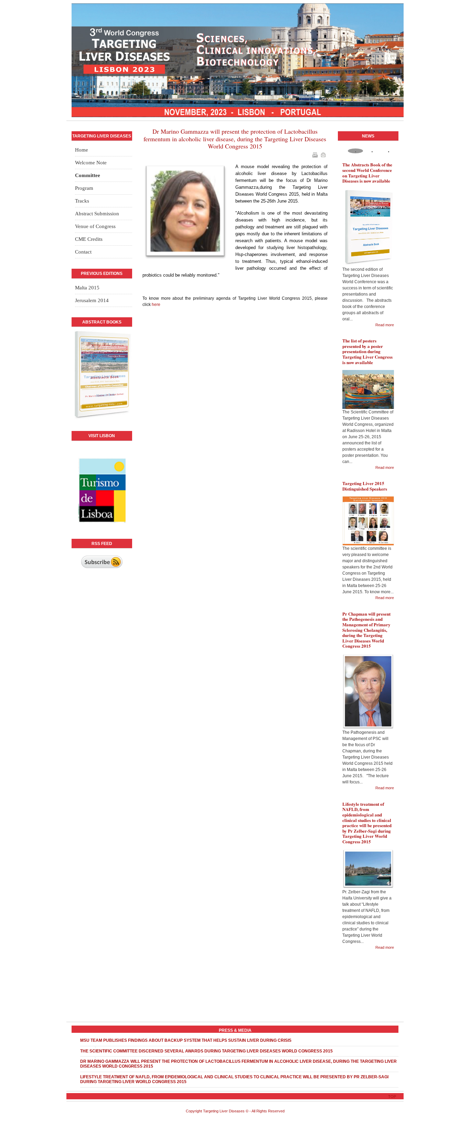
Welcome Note (91, 162)
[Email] (324, 156)
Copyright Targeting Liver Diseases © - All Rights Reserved (235, 1111)
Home (81, 150)
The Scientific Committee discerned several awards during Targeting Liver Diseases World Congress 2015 (206, 1051)
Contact (83, 252)
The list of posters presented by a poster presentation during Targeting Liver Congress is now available (367, 351)
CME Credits (89, 239)
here (156, 304)
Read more (384, 325)
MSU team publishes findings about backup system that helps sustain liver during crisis (185, 1040)
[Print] (315, 156)
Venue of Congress (95, 226)
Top (392, 1096)
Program (84, 188)
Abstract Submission (97, 213)
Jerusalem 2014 (92, 300)
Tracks (82, 201)
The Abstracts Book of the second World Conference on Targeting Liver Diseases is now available (367, 172)
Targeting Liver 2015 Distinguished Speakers (364, 486)
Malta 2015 (87, 287)
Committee (87, 175)
